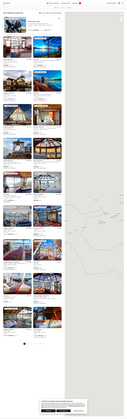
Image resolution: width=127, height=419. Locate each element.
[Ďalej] (43, 344)
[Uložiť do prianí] (59, 18)
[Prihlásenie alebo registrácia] (119, 3)
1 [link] (24, 343)
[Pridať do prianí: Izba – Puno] (60, 38)
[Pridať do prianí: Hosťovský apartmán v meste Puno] (30, 241)
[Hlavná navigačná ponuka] (122, 3)
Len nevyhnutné (63, 410)
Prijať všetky (48, 410)
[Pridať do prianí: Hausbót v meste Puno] (30, 72)
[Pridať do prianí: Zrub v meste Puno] (30, 38)
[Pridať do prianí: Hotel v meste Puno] (30, 140)
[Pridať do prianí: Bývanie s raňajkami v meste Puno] (60, 275)
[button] (35, 30)
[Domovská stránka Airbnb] (6, 3)
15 (40, 343)
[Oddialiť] (121, 20)
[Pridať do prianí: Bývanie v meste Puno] (60, 106)
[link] (21, 344)
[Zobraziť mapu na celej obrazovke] (121, 14)
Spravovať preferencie (78, 410)
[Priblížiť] (121, 17)
